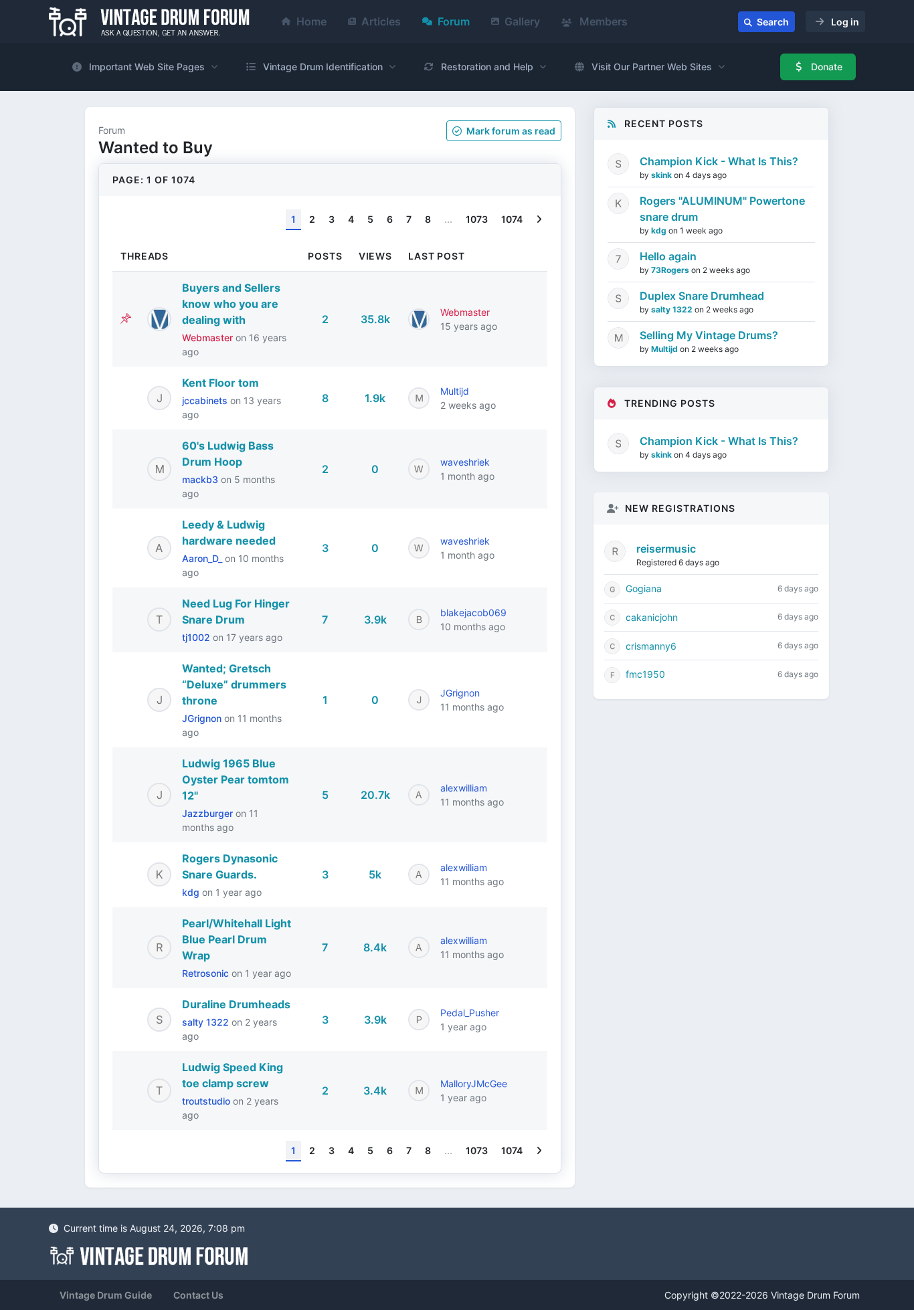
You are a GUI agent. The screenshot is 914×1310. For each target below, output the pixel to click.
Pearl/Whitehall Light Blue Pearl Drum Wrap (236, 939)
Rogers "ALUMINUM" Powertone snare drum (722, 208)
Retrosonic (207, 973)
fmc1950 (645, 674)
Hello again (668, 256)
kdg (192, 892)
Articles (381, 21)
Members (602, 21)
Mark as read (509, 130)
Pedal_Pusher (469, 1012)
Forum (454, 21)
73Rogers (671, 270)
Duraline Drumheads (236, 1004)
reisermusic (666, 548)
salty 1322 (207, 1022)
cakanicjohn (652, 617)
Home (311, 21)
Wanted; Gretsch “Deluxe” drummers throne (234, 684)
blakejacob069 (473, 612)
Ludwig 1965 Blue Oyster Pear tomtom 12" (235, 779)
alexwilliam (463, 787)
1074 (512, 219)
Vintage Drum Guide (106, 1295)
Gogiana (644, 588)
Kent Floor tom (220, 382)
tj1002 (197, 637)
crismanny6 (651, 646)
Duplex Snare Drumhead (702, 295)
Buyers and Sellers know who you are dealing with (231, 303)
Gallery (522, 21)
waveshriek (465, 462)
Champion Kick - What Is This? (719, 161)
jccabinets (206, 400)
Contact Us (198, 1295)
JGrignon (203, 718)
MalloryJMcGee (473, 1083)
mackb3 (201, 479)
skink (662, 175)
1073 (477, 219)
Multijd (454, 391)
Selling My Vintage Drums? (709, 335)
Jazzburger (209, 813)
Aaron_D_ (203, 558)
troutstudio (207, 1101)
